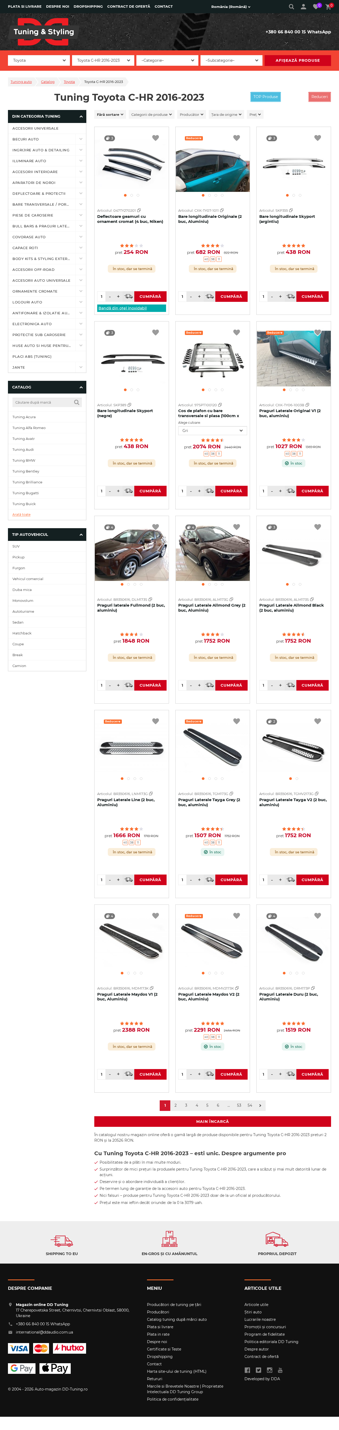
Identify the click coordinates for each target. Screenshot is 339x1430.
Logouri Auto (27, 302)
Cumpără (150, 296)
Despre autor (256, 1349)
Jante (18, 367)
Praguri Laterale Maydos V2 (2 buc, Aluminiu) (208, 997)
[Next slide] (162, 161)
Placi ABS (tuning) (31, 356)
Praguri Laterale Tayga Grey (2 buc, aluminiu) (209, 802)
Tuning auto (21, 82)
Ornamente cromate (35, 291)
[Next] (260, 1105)
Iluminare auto (29, 161)
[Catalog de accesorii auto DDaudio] (43, 32)
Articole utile (256, 1304)
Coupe (18, 644)
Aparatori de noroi (33, 182)
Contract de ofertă (128, 6)
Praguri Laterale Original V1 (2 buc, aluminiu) (290, 413)
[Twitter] (258, 1370)
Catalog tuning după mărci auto (177, 1319)
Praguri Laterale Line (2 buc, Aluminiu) (126, 802)
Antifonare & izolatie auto (42, 313)
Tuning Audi (23, 449)
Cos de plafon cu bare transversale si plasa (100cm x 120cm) (208, 415)
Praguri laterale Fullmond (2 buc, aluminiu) (131, 608)
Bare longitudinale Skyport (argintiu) (287, 219)
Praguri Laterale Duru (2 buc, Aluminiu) (288, 997)
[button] (125, 195)
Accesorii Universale (35, 128)
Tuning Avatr (23, 438)
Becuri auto (25, 139)
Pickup (18, 557)
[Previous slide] (100, 161)
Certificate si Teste (164, 1349)
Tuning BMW (23, 460)
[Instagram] (269, 1370)
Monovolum (22, 600)
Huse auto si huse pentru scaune (43, 345)
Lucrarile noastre (260, 1319)
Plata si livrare (25, 6)
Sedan (18, 622)
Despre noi (57, 6)
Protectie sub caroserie (39, 335)
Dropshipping (88, 6)
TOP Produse (265, 96)
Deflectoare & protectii (39, 193)
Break (17, 655)
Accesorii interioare (35, 172)
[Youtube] (280, 1370)
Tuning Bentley (25, 471)
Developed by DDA (262, 1378)
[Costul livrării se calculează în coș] (128, 296)
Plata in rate (158, 1334)
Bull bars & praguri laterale (43, 226)
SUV (16, 546)
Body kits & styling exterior (43, 259)
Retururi (154, 1378)
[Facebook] (247, 1370)
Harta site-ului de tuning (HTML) (177, 1371)
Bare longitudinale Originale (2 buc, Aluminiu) (210, 219)
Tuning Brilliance (27, 482)
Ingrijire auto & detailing (41, 150)
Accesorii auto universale (41, 280)
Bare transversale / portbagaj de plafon (43, 204)
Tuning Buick (24, 504)
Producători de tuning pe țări (174, 1304)
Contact (164, 6)
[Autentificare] (303, 6)
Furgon (18, 568)
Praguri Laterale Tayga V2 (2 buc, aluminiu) (293, 802)
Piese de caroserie (32, 215)
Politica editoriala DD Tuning (271, 1341)
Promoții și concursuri (265, 1327)
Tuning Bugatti (25, 493)
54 (250, 1105)
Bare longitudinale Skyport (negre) (125, 413)
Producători (158, 1312)
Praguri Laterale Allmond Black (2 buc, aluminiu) (291, 608)
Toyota (69, 82)
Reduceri (319, 96)
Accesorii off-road (33, 269)
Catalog (48, 82)
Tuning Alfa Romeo (29, 428)
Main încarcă (212, 1121)
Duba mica (22, 590)
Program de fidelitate (264, 1334)
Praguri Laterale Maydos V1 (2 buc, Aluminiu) (127, 997)
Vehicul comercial (27, 579)
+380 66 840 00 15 (286, 31)
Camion (19, 666)
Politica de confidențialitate (172, 1399)
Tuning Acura (24, 417)
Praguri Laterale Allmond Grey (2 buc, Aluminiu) (212, 608)
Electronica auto (32, 324)
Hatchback (22, 633)
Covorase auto (29, 237)
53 (239, 1105)
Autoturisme (23, 611)
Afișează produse (298, 60)
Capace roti (25, 248)
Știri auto (253, 1312)
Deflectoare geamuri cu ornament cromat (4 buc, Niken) (130, 219)
